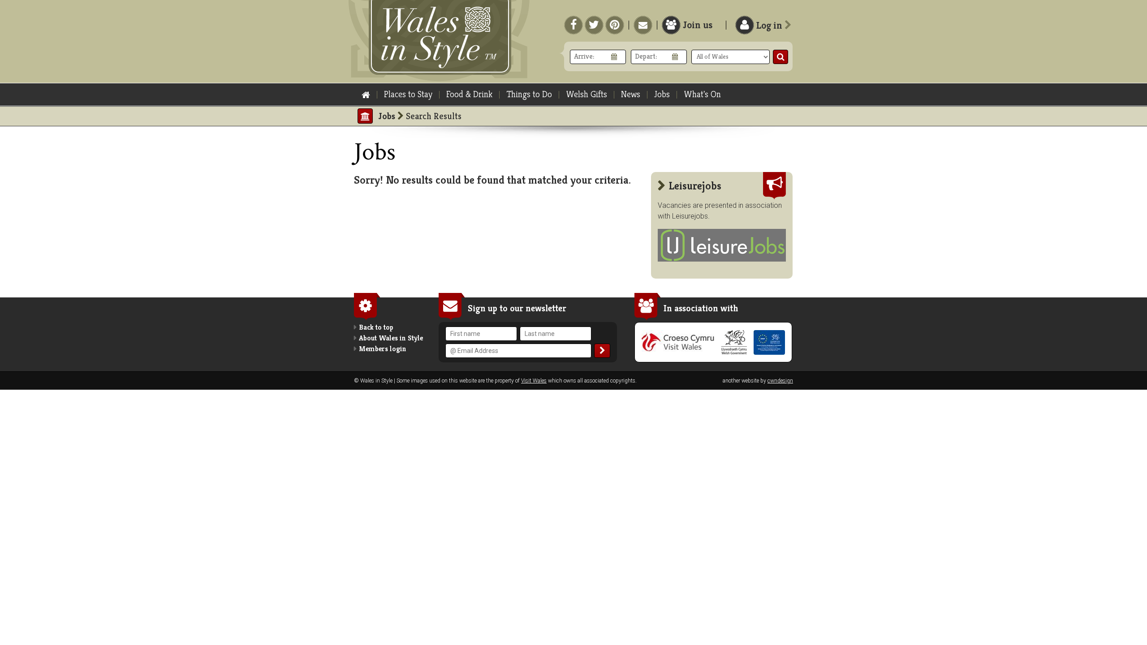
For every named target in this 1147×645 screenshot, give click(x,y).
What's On (702, 94)
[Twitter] (594, 25)
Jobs (662, 94)
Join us (697, 25)
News (630, 94)
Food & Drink (469, 94)
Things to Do (529, 94)
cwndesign (780, 381)
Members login (382, 348)
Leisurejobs (690, 216)
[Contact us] (643, 25)
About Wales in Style (391, 338)
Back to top (376, 327)
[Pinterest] (614, 25)
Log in (770, 25)
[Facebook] (573, 25)
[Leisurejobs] (722, 259)
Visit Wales (534, 381)
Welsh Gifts (586, 94)
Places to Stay (408, 94)
